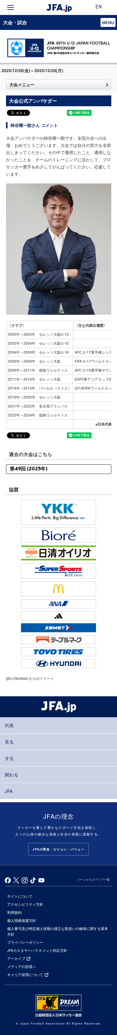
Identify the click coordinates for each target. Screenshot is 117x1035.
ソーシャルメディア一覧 (93, 879)
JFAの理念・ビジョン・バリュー (58, 849)
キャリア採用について (25, 974)
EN (98, 7)
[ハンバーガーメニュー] (10, 7)
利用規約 (14, 912)
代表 (9, 725)
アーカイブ (16, 958)
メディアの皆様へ (21, 966)
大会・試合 (15, 22)
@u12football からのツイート (30, 678)
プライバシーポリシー (25, 942)
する (9, 758)
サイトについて (19, 896)
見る (9, 741)
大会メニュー (21, 84)
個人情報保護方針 (21, 920)
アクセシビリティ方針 (25, 904)
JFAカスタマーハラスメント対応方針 (37, 950)
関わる (11, 774)
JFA (9, 791)
